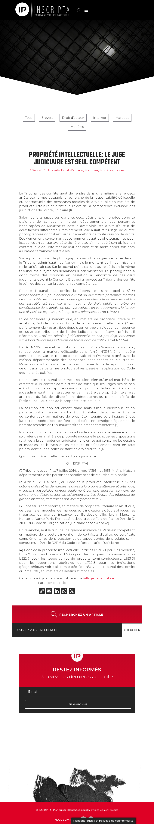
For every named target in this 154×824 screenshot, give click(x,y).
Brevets (47, 118)
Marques (122, 118)
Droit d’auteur (73, 118)
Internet (99, 118)
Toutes (119, 170)
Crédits (114, 810)
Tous (28, 118)
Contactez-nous (77, 810)
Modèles (77, 127)
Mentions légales (98, 810)
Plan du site (59, 810)
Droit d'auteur (72, 170)
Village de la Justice (98, 578)
